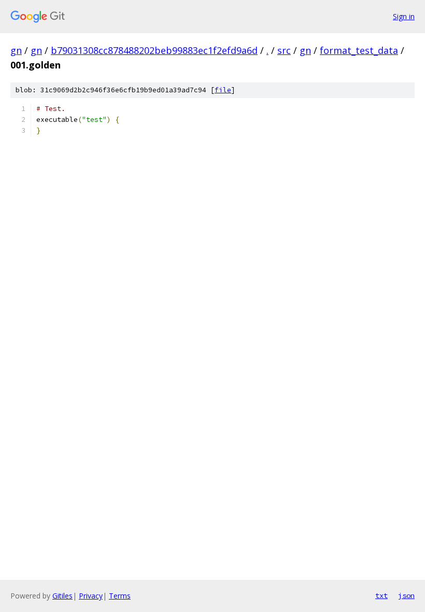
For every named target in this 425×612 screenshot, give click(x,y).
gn (16, 50)
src (284, 50)
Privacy (91, 596)
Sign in (404, 16)
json (406, 595)
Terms (120, 596)
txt (381, 595)
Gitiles (62, 596)
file (223, 90)
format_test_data (359, 50)
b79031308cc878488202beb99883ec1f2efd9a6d (154, 50)
